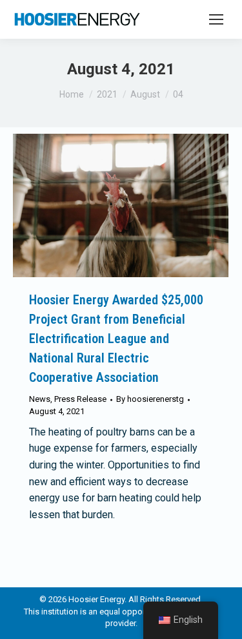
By (150, 399)
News (39, 399)
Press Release (80, 399)
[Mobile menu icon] (216, 19)
